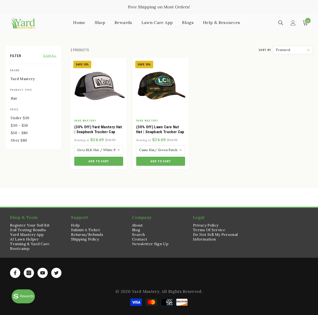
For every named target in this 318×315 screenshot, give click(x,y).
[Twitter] (56, 273)
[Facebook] (15, 273)
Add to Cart (98, 161)
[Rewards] (23, 296)
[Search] (281, 23)
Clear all (50, 56)
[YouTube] (42, 273)
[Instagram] (29, 273)
